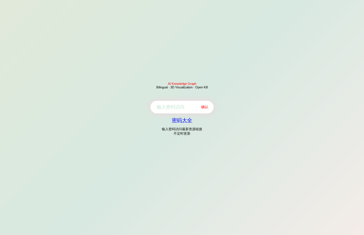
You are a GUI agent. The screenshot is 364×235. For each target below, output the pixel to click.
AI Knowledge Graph (182, 83)
